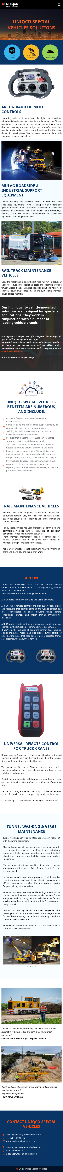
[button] (59, 4)
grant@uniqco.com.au (11, 351)
